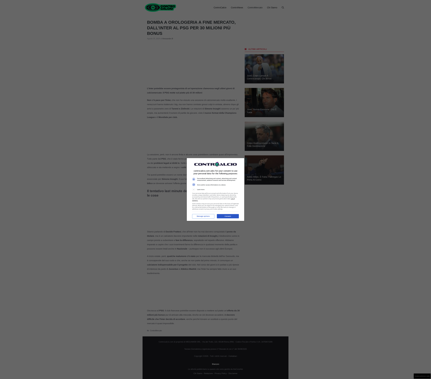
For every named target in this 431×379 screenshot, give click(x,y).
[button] (215, 189)
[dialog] (215, 189)
